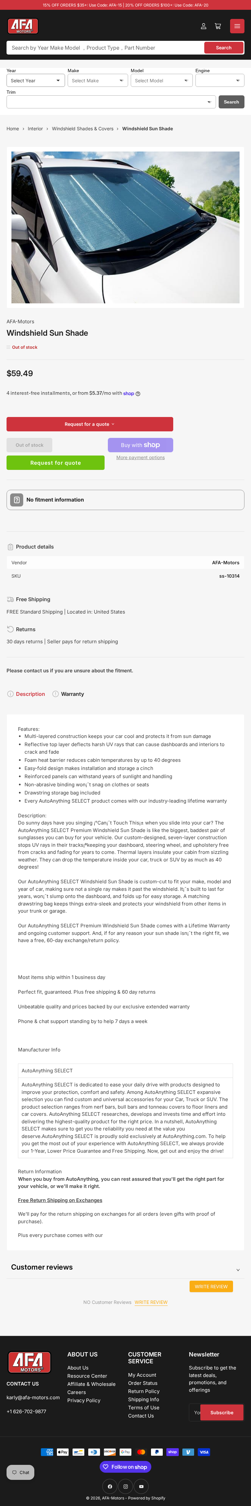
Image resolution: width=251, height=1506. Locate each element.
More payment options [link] (140, 457)
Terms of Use (143, 1407)
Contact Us (141, 1416)
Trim (11, 92)
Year (11, 70)
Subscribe (221, 1412)
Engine (202, 70)
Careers (76, 1392)
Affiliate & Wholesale (91, 1384)
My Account (142, 1375)
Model (137, 70)
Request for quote (55, 462)
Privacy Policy (83, 1400)
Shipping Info (143, 1399)
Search (224, 47)
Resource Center (87, 1376)
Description (30, 694)
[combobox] (125, 48)
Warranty (72, 694)
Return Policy (143, 1391)
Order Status (143, 1383)
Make (73, 70)
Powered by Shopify (146, 1498)
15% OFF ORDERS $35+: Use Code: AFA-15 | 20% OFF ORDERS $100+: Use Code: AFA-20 (126, 5)
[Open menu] (237, 26)
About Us (78, 1368)
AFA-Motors (20, 321)
